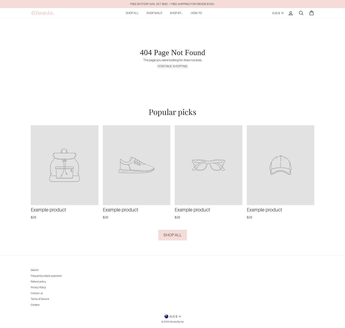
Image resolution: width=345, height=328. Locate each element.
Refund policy (38, 281)
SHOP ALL (132, 13)
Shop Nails (154, 13)
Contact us (37, 293)
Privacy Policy (38, 287)
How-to (196, 13)
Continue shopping (172, 66)
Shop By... (176, 13)
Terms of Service (40, 298)
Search (35, 270)
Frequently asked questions (46, 275)
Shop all (173, 235)
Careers (35, 304)
